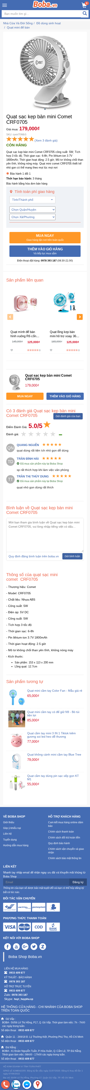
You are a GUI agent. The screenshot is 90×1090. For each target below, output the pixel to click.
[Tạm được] (31, 434)
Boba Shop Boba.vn (25, 957)
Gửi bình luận (72, 556)
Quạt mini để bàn (18, 27)
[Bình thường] (38, 434)
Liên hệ (7, 833)
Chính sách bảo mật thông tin (64, 858)
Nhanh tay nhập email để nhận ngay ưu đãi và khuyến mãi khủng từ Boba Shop (44, 874)
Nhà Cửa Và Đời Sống (18, 23)
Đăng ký (78, 882)
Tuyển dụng (10, 839)
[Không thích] (23, 434)
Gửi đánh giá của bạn (68, 416)
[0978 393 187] (5, 1084)
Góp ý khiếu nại (12, 828)
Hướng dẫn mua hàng (15, 845)
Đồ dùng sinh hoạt (48, 23)
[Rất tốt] (45, 434)
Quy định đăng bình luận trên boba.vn (34, 556)
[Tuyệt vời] (53, 434)
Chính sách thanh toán (61, 831)
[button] (45, 237)
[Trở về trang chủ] (45, 4)
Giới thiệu (8, 822)
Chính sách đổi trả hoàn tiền (64, 837)
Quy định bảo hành (59, 843)
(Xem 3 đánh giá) (46, 140)
